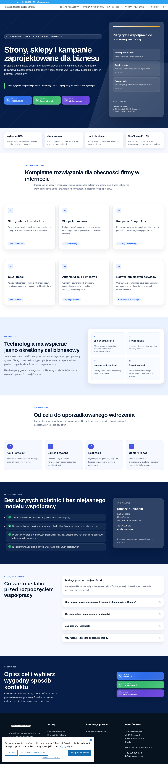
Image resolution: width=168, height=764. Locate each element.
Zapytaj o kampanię (127, 244)
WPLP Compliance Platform (51, 758)
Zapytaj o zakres (71, 300)
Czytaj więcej (66, 746)
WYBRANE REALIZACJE (134, 7)
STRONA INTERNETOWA (93, 7)
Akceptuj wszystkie (80, 752)
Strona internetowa (56, 735)
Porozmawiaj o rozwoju (128, 300)
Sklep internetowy (56, 731)
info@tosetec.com (125, 529)
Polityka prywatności (96, 731)
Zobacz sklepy (70, 244)
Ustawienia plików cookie (33, 752)
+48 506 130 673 (124, 526)
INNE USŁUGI (113, 7)
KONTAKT (154, 7)
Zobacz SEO (15, 300)
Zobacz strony (16, 244)
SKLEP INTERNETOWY (69, 7)
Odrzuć (11, 752)
